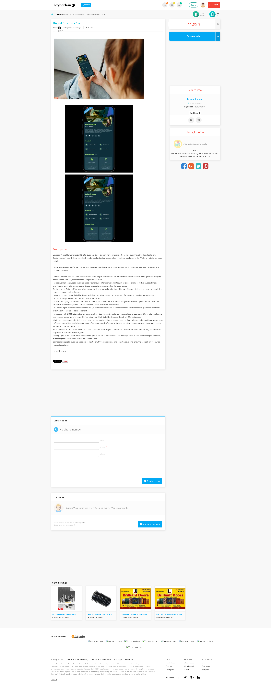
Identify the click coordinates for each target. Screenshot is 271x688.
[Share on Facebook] (184, 166)
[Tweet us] (185, 677)
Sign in (193, 5)
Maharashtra (207, 659)
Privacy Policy (57, 659)
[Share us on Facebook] (178, 677)
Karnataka (188, 659)
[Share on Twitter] (198, 166)
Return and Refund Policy (77, 659)
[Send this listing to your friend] (191, 120)
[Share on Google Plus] (191, 166)
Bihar (204, 663)
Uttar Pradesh (189, 663)
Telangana (170, 669)
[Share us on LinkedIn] (198, 677)
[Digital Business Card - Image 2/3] (99, 172)
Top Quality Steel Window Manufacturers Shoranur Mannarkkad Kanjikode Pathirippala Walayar (170, 614)
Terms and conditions (101, 659)
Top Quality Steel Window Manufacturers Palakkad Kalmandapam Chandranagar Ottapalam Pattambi (136, 614)
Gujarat (169, 666)
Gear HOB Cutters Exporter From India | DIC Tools (101, 614)
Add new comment (151, 524)
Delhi (168, 659)
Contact (54, 680)
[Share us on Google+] (191, 677)
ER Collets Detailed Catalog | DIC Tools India (67, 614)
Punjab (186, 669)
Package (118, 659)
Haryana (205, 669)
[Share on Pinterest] (206, 166)
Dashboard (195, 113)
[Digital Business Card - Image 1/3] (99, 103)
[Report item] (199, 120)
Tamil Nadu (170, 663)
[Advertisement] (108, 393)
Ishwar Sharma (195, 99)
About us (129, 659)
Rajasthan (206, 666)
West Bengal (189, 666)
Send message (153, 481)
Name (102, 440)
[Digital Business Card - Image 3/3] (99, 242)
